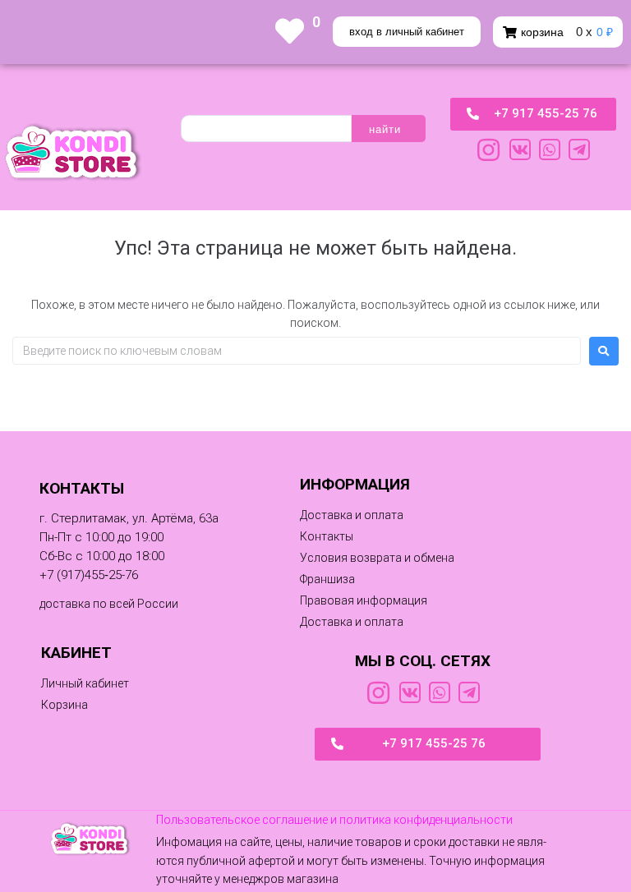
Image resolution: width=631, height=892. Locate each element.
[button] (327, 579)
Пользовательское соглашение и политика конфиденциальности (334, 819)
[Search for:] (296, 351)
